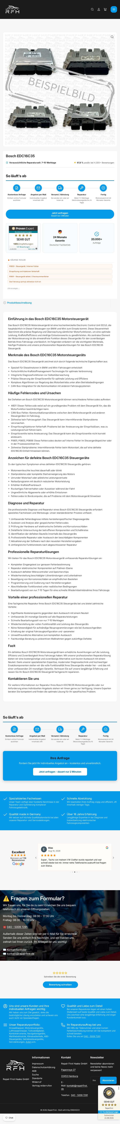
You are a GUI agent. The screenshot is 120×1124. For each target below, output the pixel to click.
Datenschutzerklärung (43, 1067)
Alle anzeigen (13, 288)
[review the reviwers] (107, 848)
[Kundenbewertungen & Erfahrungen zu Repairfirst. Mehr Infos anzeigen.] (23, 238)
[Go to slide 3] (74, 872)
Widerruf (36, 1082)
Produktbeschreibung (19, 302)
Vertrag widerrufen (42, 1085)
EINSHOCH (75, 1110)
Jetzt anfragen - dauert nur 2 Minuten (60, 771)
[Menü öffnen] (114, 9)
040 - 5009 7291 (17, 926)
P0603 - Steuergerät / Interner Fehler (24, 266)
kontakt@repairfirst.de (20, 953)
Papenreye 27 (68, 1069)
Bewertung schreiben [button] (60, 984)
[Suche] (92, 9)
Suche (35, 1074)
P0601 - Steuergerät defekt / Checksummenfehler (29, 277)
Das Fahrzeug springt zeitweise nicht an (25, 282)
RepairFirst (52, 1110)
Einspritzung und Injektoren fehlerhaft (24, 271)
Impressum (38, 1063)
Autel (28, 1042)
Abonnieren (108, 1080)
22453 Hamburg (69, 1076)
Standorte (37, 1078)
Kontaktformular (17, 949)
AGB (34, 1071)
